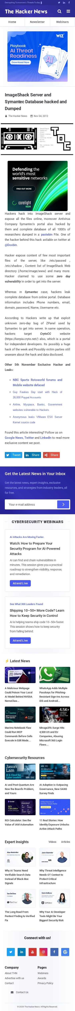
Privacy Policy (45, 983)
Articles (65, 841)
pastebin (46, 234)
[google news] (64, 952)
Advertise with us (14, 978)
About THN (11, 973)
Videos (52, 841)
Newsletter (37, 21)
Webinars (62, 21)
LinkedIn (45, 438)
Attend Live (20, 583)
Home (12, 21)
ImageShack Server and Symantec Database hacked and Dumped (36, 101)
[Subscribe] (63, 504)
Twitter (29, 438)
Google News (14, 438)
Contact (9, 983)
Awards (42, 978)
